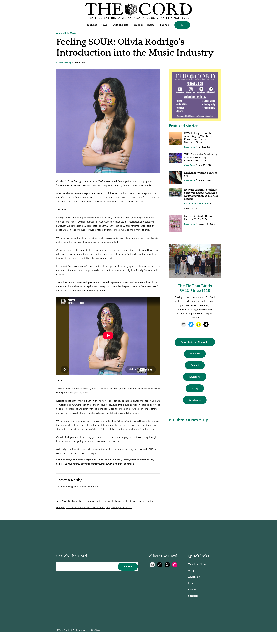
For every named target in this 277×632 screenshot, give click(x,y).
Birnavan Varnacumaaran (196, 203)
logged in (73, 486)
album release (63, 459)
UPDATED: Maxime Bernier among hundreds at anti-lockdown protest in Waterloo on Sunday (106, 501)
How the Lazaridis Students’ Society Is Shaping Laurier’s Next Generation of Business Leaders (201, 194)
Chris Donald (104, 459)
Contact (195, 365)
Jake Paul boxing (71, 463)
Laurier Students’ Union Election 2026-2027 (198, 218)
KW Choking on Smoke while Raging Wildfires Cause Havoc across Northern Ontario (198, 138)
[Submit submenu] (170, 25)
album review (78, 459)
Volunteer (195, 353)
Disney (125, 459)
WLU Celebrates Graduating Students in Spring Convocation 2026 (200, 157)
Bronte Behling (63, 62)
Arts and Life (62, 33)
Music (73, 33)
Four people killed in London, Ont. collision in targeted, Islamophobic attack (94, 507)
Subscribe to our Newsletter (195, 342)
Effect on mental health (141, 459)
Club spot (116, 459)
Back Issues (195, 400)
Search (128, 566)
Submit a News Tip (190, 420)
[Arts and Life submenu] (130, 25)
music (104, 463)
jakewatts (85, 463)
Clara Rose (189, 147)
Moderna (95, 463)
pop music (129, 463)
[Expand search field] (182, 25)
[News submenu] (109, 25)
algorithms (91, 459)
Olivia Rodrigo (115, 463)
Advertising (194, 377)
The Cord (95, 630)
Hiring (195, 388)
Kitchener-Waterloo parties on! (200, 174)
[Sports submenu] (156, 25)
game (59, 463)
